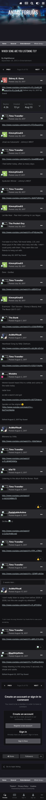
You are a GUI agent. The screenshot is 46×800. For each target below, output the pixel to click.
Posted (17, 82)
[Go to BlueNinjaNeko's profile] (4, 654)
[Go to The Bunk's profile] (4, 319)
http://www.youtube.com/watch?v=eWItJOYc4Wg (23, 639)
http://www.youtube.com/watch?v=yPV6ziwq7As (22, 232)
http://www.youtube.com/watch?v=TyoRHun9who (23, 662)
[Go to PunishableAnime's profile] (4, 513)
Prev (8, 69)
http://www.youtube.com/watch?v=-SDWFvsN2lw (23, 574)
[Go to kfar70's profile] (4, 471)
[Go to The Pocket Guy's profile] (4, 225)
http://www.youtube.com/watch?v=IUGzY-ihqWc (22, 365)
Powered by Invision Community (23, 788)
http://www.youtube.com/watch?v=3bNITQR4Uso (23, 198)
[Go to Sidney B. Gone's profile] (4, 80)
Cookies (33, 786)
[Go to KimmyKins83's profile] (4, 134)
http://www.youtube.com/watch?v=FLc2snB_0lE (22, 87)
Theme (12, 786)
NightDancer (9, 58)
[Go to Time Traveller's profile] (4, 117)
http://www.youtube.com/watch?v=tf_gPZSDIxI (22, 605)
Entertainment (26, 61)
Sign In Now (23, 741)
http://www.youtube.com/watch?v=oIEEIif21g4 (21, 289)
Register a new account (23, 726)
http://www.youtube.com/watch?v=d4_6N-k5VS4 (22, 348)
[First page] (3, 69)
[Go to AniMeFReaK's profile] (4, 336)
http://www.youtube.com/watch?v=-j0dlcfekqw (22, 441)
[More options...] (41, 80)
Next (37, 69)
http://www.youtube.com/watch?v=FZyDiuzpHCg (22, 125)
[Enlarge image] (12, 90)
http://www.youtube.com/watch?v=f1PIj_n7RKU (22, 551)
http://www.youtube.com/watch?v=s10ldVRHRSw (22, 326)
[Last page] (42, 69)
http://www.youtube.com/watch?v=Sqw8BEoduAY (23, 159)
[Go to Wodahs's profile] (4, 375)
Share (11, 756)
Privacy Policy (23, 786)
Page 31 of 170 (23, 69)
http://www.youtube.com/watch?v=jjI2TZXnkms (22, 400)
